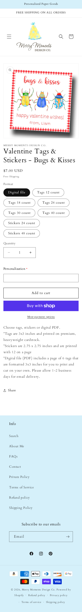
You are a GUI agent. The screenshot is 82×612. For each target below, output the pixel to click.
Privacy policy (59, 595)
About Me (16, 446)
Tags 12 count (48, 192)
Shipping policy (55, 602)
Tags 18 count (19, 202)
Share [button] (12, 390)
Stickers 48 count (21, 233)
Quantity (9, 243)
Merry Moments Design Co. (39, 589)
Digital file (16, 192)
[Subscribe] (68, 536)
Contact (15, 467)
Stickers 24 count (21, 223)
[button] (9, 37)
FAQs (13, 456)
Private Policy (19, 477)
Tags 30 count (19, 213)
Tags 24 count (53, 202)
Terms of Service (21, 487)
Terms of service (31, 602)
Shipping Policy (21, 508)
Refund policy (19, 497)
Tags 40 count (53, 213)
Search (14, 436)
